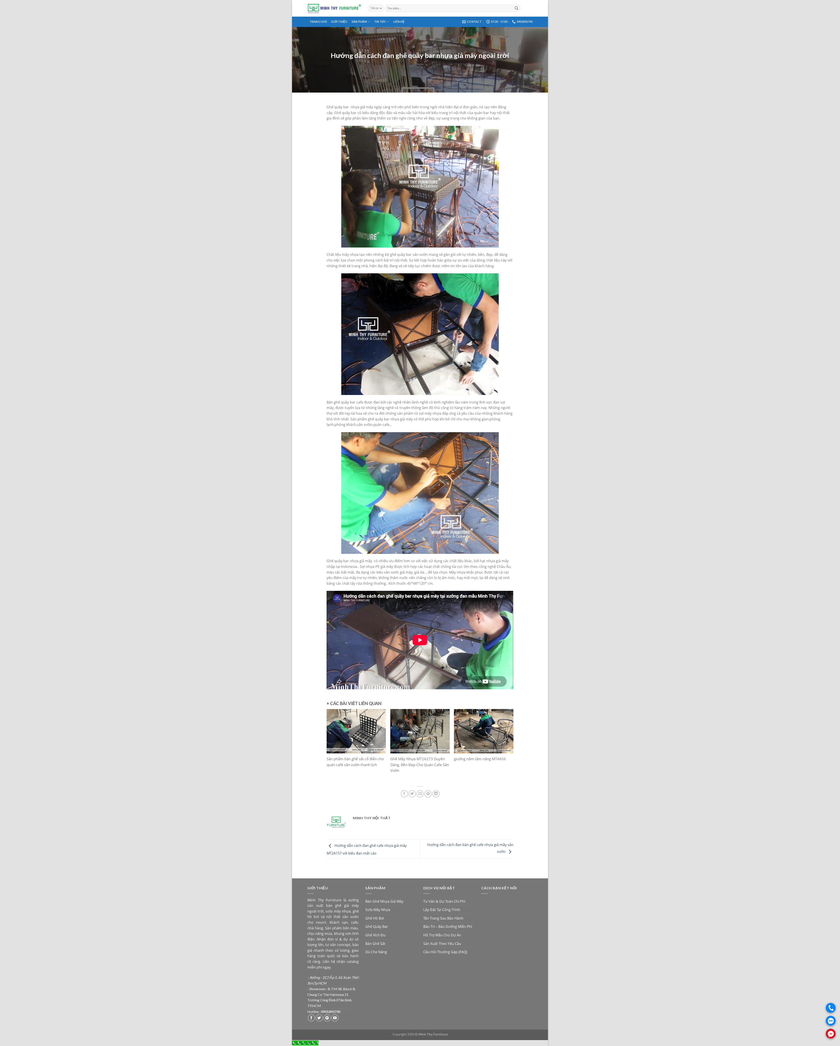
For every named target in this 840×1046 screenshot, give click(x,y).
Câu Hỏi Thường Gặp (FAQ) (445, 951)
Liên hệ (398, 21)
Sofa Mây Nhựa (377, 909)
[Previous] (334, 745)
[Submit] (516, 8)
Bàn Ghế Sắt (375, 943)
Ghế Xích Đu (375, 935)
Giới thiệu (339, 21)
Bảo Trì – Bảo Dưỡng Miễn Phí (447, 926)
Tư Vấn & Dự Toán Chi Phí (444, 901)
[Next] (506, 745)
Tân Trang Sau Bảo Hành (443, 918)
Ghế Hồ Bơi (374, 918)
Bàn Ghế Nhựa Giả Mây (384, 901)
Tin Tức (380, 21)
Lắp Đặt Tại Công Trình (441, 909)
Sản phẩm (359, 21)
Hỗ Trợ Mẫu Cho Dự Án (442, 935)
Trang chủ (318, 21)
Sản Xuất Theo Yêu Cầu (442, 943)
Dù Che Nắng (376, 951)
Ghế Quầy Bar (376, 926)
